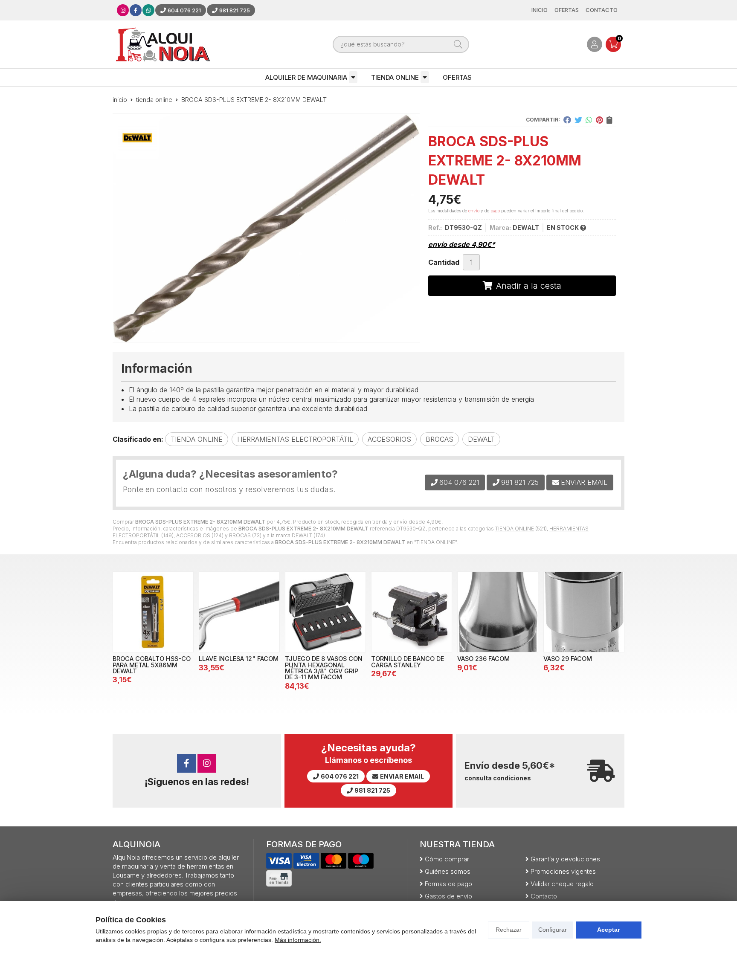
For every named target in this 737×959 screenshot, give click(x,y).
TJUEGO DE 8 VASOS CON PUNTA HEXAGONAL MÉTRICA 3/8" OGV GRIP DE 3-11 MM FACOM (324, 668)
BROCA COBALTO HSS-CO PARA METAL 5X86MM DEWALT (152, 665)
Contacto (544, 896)
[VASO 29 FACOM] (584, 612)
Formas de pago (448, 884)
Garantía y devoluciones (565, 859)
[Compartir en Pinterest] (599, 120)
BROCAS (240, 535)
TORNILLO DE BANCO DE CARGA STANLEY (407, 661)
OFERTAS (457, 77)
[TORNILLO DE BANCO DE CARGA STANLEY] (411, 612)
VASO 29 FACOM (567, 658)
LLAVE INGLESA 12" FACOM (239, 658)
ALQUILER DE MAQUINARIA (306, 77)
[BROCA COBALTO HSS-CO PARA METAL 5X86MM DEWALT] (153, 612)
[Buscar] (458, 44)
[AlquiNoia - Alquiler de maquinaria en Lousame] (163, 44)
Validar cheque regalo (562, 884)
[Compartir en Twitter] (578, 120)
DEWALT (302, 535)
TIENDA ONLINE (395, 77)
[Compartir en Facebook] (567, 120)
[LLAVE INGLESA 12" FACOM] (239, 612)
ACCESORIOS (193, 535)
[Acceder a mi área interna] (594, 44)
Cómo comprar (447, 859)
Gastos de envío (448, 896)
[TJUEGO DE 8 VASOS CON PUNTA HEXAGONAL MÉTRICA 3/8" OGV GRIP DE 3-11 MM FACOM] (325, 612)
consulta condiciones (497, 778)
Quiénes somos (447, 871)
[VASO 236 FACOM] (498, 612)
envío (473, 210)
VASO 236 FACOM (483, 658)
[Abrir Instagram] (123, 10)
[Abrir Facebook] (135, 10)
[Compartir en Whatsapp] (589, 120)
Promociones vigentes (563, 871)
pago (495, 210)
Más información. (298, 939)
